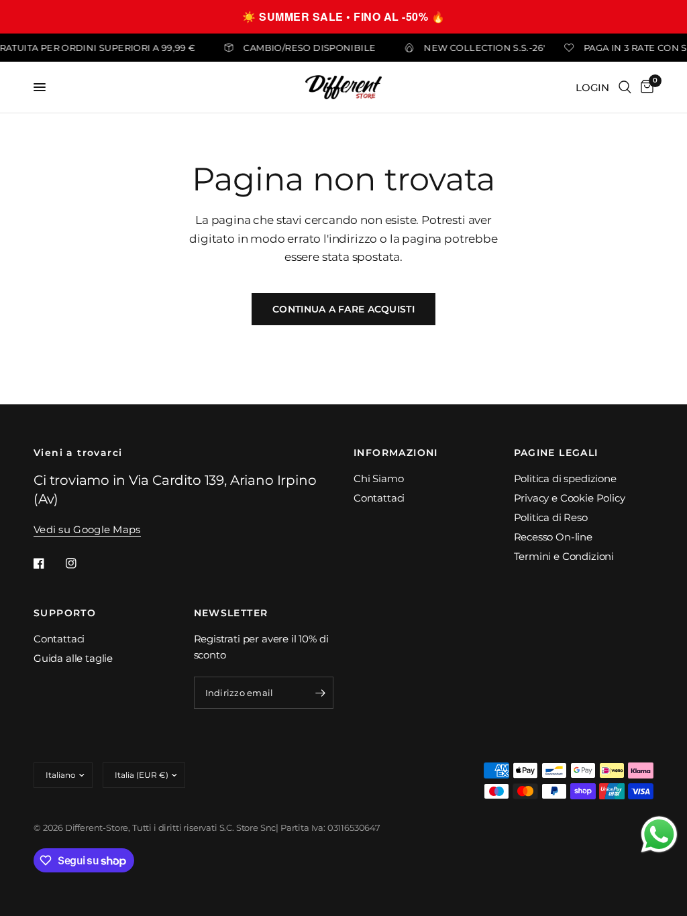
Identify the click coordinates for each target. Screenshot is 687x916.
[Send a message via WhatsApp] (659, 834)
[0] (644, 87)
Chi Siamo (378, 478)
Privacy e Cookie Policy (569, 498)
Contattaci (379, 498)
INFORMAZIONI (396, 452)
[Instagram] (80, 563)
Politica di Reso (551, 517)
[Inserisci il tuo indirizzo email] (320, 693)
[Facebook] (48, 563)
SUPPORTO (65, 613)
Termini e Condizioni (564, 556)
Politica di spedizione (565, 478)
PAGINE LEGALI (556, 452)
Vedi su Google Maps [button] (87, 529)
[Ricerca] (625, 87)
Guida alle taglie (73, 658)
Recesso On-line (553, 536)
